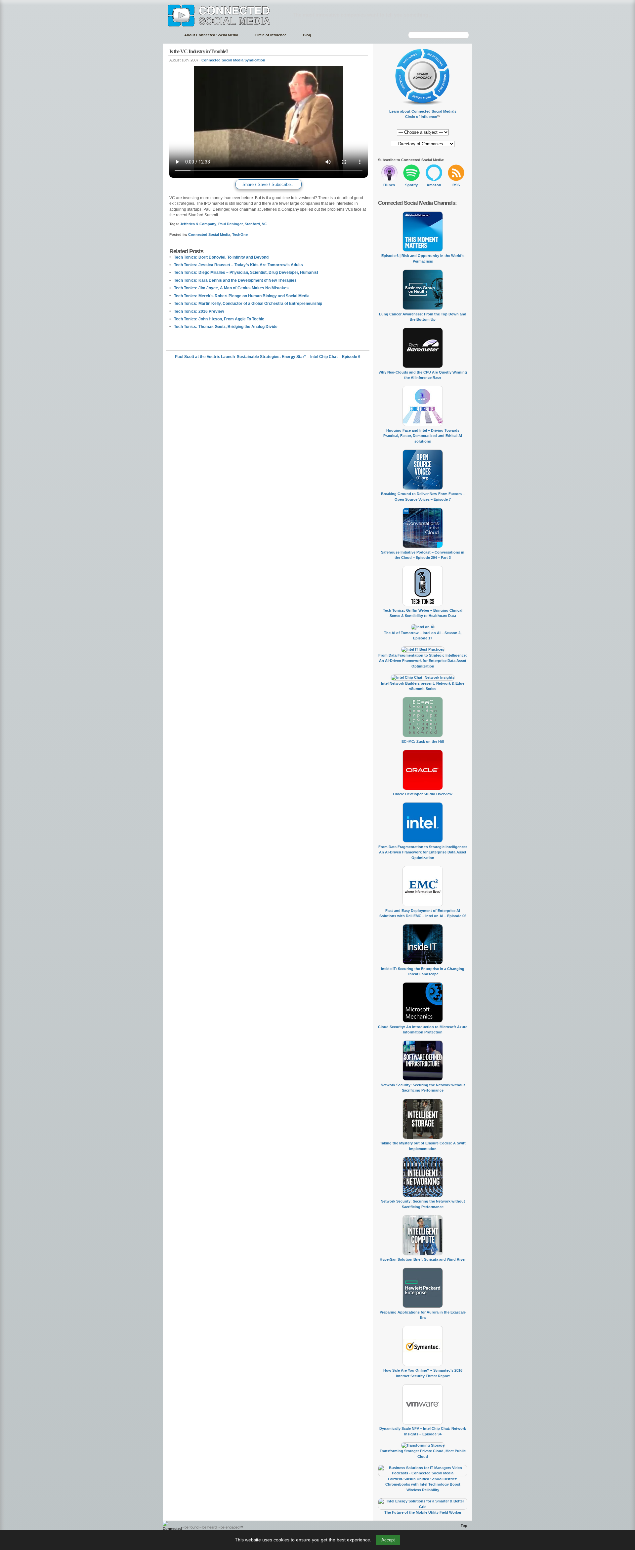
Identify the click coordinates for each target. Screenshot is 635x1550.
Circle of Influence (270, 35)
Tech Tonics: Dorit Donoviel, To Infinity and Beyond (221, 257)
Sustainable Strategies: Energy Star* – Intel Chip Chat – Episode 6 (298, 356)
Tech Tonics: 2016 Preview (199, 311)
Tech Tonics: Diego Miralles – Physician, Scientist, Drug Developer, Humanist (246, 272)
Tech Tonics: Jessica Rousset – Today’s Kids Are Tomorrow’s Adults (238, 265)
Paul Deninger (230, 224)
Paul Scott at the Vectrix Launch (205, 356)
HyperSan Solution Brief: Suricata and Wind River (423, 1259)
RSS (456, 185)
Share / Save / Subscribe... (268, 184)
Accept (388, 1539)
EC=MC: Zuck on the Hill (423, 741)
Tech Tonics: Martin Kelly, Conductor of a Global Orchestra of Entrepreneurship (248, 303)
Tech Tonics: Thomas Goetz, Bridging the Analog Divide (225, 326)
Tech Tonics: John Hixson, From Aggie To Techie (219, 319)
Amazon (434, 185)
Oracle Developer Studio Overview (422, 794)
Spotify (411, 185)
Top (464, 1526)
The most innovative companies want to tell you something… (363, 15)
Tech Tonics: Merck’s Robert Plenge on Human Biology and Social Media (242, 296)
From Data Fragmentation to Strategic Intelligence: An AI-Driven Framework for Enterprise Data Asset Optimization (422, 660)
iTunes (389, 185)
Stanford (252, 224)
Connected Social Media (209, 234)
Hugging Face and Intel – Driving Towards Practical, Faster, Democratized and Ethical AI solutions (422, 435)
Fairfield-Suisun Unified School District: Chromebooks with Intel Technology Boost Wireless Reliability (422, 1484)
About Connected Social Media (211, 35)
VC (264, 224)
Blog (307, 35)
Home (170, 35)
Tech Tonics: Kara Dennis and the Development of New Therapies (235, 280)
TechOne (240, 234)
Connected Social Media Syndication (233, 60)
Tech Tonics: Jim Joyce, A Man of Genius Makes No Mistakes (231, 288)
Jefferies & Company (198, 224)
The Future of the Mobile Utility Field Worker (422, 1512)
